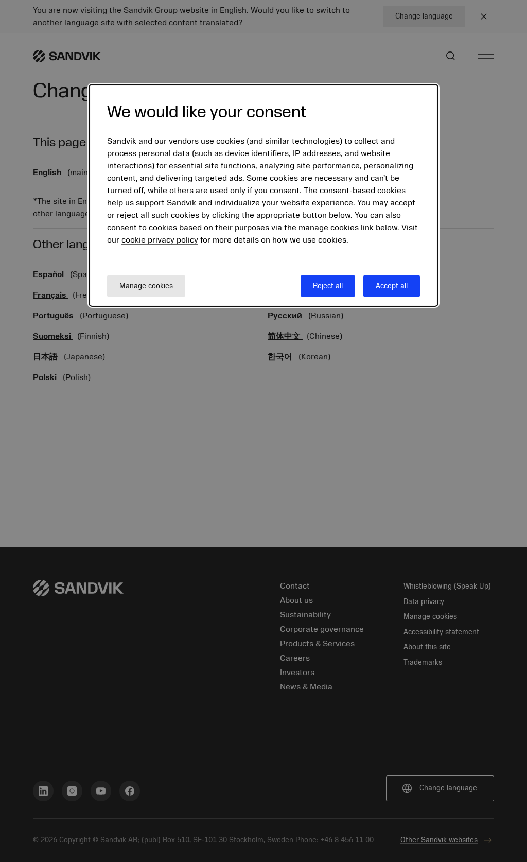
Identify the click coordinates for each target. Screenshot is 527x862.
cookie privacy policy (159, 240)
